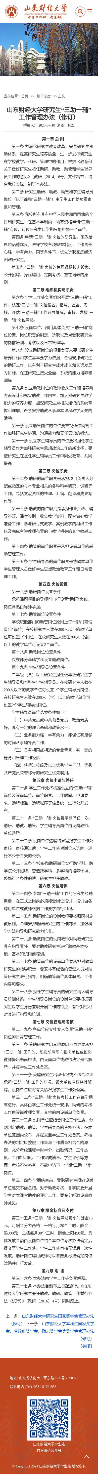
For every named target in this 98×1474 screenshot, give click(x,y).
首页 (24, 96)
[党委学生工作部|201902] (39, 12)
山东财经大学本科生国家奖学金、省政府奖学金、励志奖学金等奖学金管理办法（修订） (50, 1331)
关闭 (86, 1346)
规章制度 (44, 96)
